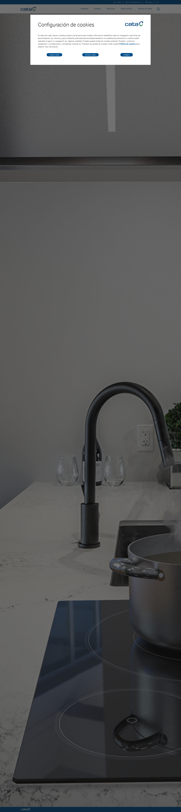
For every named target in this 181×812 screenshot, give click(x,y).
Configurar (126, 55)
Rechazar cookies (90, 55)
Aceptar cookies (54, 55)
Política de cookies (127, 43)
